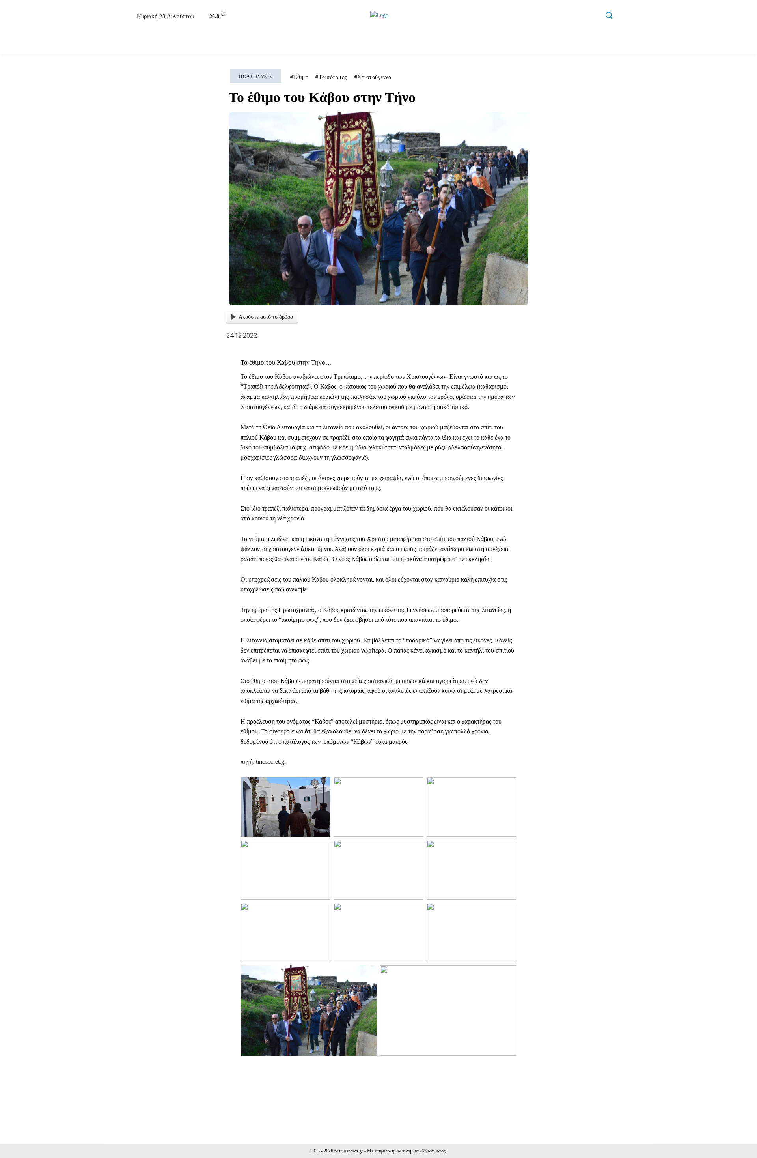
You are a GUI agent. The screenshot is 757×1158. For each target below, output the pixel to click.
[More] (592, 1080)
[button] (609, 15)
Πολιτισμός (255, 76)
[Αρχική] (112, 42)
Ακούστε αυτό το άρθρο (266, 317)
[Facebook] (541, 16)
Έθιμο (301, 77)
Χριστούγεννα (374, 77)
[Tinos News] (379, 15)
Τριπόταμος (333, 77)
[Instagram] (558, 16)
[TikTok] (574, 16)
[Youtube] (591, 16)
